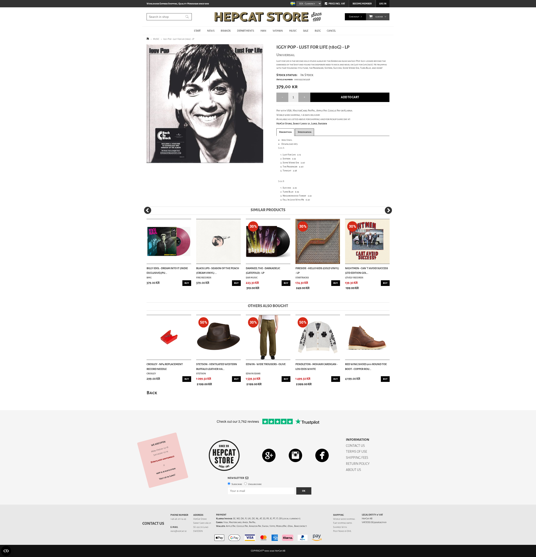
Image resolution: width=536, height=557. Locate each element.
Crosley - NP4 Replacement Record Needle (165, 366)
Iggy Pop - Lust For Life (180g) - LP (178, 39)
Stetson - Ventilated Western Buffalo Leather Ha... (216, 366)
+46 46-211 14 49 (178, 519)
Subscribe (237, 484)
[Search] (187, 16)
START (197, 30)
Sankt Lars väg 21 (202, 523)
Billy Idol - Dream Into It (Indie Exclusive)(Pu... (167, 270)
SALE (305, 30)
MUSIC (293, 30)
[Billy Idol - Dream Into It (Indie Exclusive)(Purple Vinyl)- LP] (169, 241)
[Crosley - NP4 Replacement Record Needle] (169, 337)
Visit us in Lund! (167, 477)
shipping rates (345, 523)
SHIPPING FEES (357, 457)
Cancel (331, 30)
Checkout (354, 16)
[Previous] (147, 210)
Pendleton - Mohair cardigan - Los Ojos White (316, 366)
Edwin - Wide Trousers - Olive (266, 364)
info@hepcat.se (178, 531)
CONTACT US (355, 445)
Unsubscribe (255, 484)
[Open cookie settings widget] (6, 551)
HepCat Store (200, 519)
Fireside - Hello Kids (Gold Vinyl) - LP (317, 270)
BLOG (318, 30)
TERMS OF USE (356, 451)
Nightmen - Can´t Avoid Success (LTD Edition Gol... (366, 270)
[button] (371, 16)
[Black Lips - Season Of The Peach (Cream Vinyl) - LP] (218, 241)
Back (152, 393)
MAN (263, 30)
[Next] (388, 210)
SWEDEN (198, 531)
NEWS (210, 30)
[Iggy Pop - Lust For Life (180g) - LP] (205, 103)
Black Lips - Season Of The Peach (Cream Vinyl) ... (217, 270)
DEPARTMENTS (245, 30)
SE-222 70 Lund (200, 527)
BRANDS (226, 30)
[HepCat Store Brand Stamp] (224, 455)
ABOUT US (353, 470)
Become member (362, 3)
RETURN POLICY (358, 463)
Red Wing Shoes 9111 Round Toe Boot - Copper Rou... (366, 366)
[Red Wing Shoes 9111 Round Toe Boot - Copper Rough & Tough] (367, 337)
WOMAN (278, 30)
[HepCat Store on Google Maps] (269, 455)
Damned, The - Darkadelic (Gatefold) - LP (263, 270)
